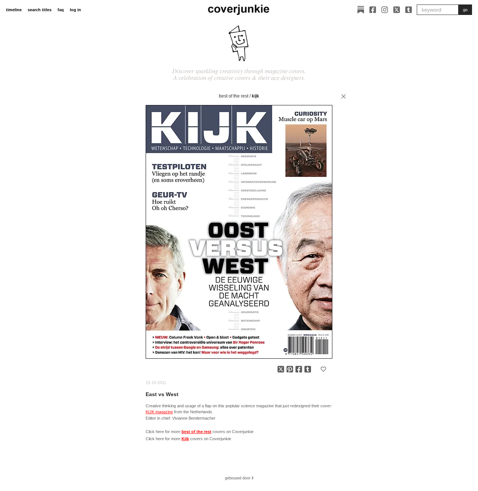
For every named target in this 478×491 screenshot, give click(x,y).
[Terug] (343, 96)
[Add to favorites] (323, 369)
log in (75, 9)
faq (61, 9)
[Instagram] (384, 9)
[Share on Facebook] (298, 369)
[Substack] (360, 9)
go (465, 9)
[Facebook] (372, 9)
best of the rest (233, 96)
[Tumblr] (408, 9)
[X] (396, 9)
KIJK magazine (159, 412)
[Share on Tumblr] (307, 369)
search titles (40, 9)
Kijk (255, 96)
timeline (14, 9)
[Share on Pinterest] (290, 369)
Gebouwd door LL (239, 478)
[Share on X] (281, 369)
